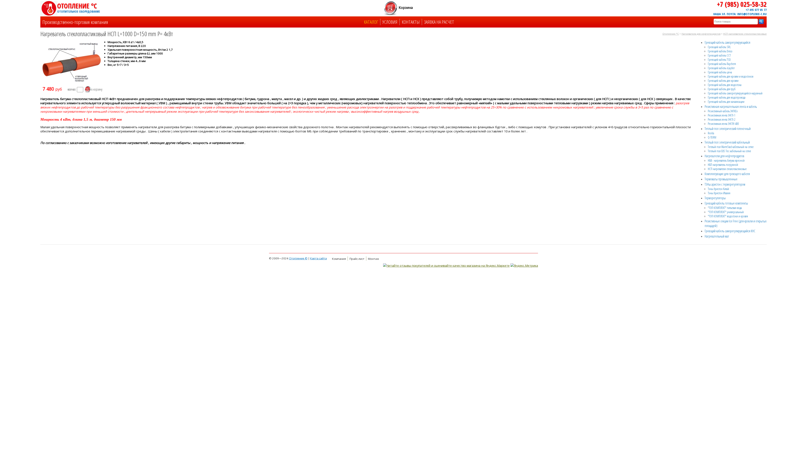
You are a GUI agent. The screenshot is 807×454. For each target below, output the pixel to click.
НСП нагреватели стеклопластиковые (745, 33)
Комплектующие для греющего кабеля (727, 174)
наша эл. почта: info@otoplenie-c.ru (740, 14)
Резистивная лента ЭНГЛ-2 (721, 119)
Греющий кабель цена (720, 72)
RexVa (711, 133)
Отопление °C (78, 7)
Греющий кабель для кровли (723, 80)
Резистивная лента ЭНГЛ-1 (721, 115)
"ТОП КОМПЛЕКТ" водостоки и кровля (728, 216)
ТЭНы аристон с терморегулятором (725, 184)
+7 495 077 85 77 (756, 10)
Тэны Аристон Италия (719, 193)
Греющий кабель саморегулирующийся (727, 42)
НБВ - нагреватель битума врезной (726, 160)
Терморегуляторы (715, 198)
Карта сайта (318, 258)
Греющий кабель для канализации (726, 101)
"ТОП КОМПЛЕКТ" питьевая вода (725, 208)
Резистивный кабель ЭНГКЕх (723, 111)
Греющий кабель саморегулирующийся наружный (735, 93)
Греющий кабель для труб (722, 89)
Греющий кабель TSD (719, 59)
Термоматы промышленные (721, 179)
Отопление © (298, 258)
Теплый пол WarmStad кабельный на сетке (731, 147)
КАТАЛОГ (371, 22)
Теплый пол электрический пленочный (728, 128)
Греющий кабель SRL (719, 47)
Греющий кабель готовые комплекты (726, 203)
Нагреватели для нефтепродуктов (701, 33)
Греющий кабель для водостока (724, 85)
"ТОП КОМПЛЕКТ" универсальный (726, 212)
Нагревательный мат (717, 236)
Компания (339, 259)
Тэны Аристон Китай (718, 189)
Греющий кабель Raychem (722, 64)
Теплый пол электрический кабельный (727, 142)
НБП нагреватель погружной (723, 164)
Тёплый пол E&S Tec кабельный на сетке (729, 151)
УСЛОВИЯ (389, 22)
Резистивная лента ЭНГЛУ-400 (723, 123)
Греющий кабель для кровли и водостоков (730, 76)
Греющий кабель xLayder (721, 68)
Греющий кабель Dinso (720, 51)
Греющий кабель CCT (719, 55)
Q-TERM (712, 137)
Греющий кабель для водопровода (726, 97)
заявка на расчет (439, 22)
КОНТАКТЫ (411, 22)
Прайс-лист (356, 259)
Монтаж (373, 259)
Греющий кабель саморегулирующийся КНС (730, 231)
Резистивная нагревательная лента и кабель (731, 106)
